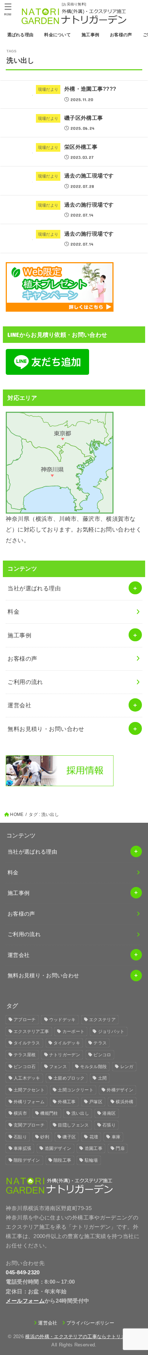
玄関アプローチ (29, 1125)
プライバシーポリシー (90, 1323)
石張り (109, 1125)
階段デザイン (27, 1160)
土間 (102, 1078)
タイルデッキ (67, 1042)
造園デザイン (58, 1148)
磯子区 (69, 1136)
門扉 (120, 1148)
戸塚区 (95, 1101)
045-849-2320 (23, 1272)
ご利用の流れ (25, 682)
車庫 (116, 1136)
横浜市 (20, 1113)
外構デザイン (120, 1089)
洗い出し (80, 1113)
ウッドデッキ (62, 1019)
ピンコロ (102, 1054)
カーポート (74, 1031)
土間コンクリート (75, 1089)
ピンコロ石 (25, 1066)
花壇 (93, 1136)
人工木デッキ (27, 1078)
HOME (16, 814)
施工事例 (19, 635)
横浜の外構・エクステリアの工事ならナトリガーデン (82, 1336)
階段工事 (62, 1160)
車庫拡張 (22, 1148)
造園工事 (93, 1148)
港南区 (109, 1113)
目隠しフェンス (73, 1125)
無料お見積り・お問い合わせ (46, 729)
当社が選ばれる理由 (34, 588)
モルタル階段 (93, 1066)
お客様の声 (22, 658)
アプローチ (25, 1019)
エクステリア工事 (31, 1031)
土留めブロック (69, 1078)
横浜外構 (124, 1101)
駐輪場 (91, 1160)
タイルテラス (27, 1042)
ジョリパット (111, 1031)
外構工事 (66, 1101)
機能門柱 (49, 1113)
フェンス (58, 1066)
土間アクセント (29, 1089)
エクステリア (102, 1019)
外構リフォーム (29, 1101)
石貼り (20, 1136)
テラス (100, 1042)
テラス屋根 (25, 1054)
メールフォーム (25, 1301)
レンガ (127, 1066)
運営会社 (19, 705)
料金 (13, 611)
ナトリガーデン (64, 1054)
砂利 (44, 1136)
